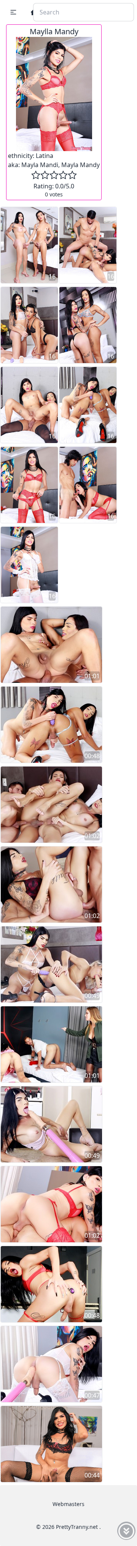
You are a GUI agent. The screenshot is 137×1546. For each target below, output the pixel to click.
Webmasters (68, 1504)
